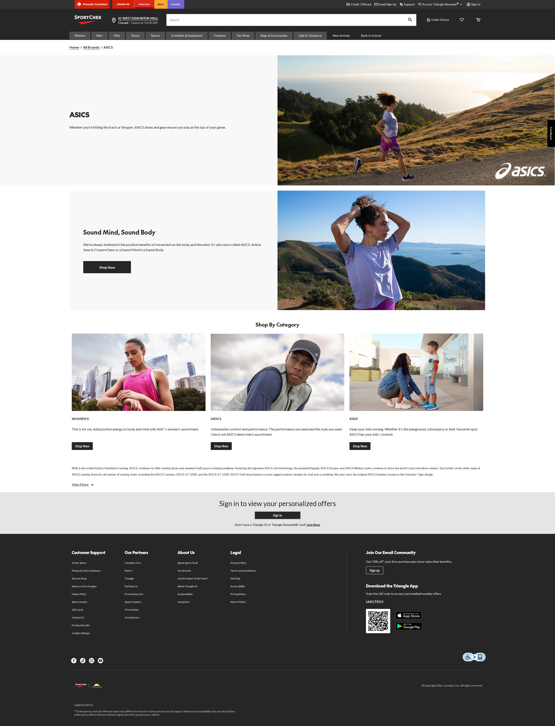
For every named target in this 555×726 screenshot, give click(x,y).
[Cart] (478, 20)
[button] (410, 20)
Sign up (375, 570)
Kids (117, 35)
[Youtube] (100, 660)
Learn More (374, 601)
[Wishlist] (462, 20)
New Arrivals (341, 35)
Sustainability (185, 594)
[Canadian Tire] (123, 4)
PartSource (131, 586)
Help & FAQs (79, 594)
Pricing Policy (238, 594)
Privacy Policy (238, 562)
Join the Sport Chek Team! (193, 578)
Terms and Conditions (243, 570)
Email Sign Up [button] (388, 4)
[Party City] (176, 4)
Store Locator (80, 601)
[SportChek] (144, 4)
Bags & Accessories (274, 35)
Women (80, 35)
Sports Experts (133, 601)
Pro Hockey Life (134, 594)
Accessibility (237, 586)
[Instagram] (91, 660)
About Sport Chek (188, 562)
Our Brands (184, 570)
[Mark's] (161, 4)
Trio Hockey (132, 609)
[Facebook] (74, 660)
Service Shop (79, 578)
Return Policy (238, 601)
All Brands (91, 47)
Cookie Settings (81, 633)
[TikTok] (82, 660)
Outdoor (220, 35)
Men (99, 35)
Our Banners (132, 617)
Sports (155, 35)
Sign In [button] (475, 4)
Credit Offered (361, 4)
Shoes (135, 35)
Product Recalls (81, 625)
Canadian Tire (133, 562)
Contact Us (78, 617)
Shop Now (107, 267)
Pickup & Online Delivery (86, 570)
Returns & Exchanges (84, 586)
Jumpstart (183, 601)
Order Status (440, 19)
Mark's (129, 570)
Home (74, 47)
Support (409, 4)
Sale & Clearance (310, 35)
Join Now (313, 525)
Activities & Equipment (186, 35)
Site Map (235, 578)
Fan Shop (243, 35)
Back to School (371, 35)
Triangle (129, 578)
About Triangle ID (187, 586)
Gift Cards (77, 609)
